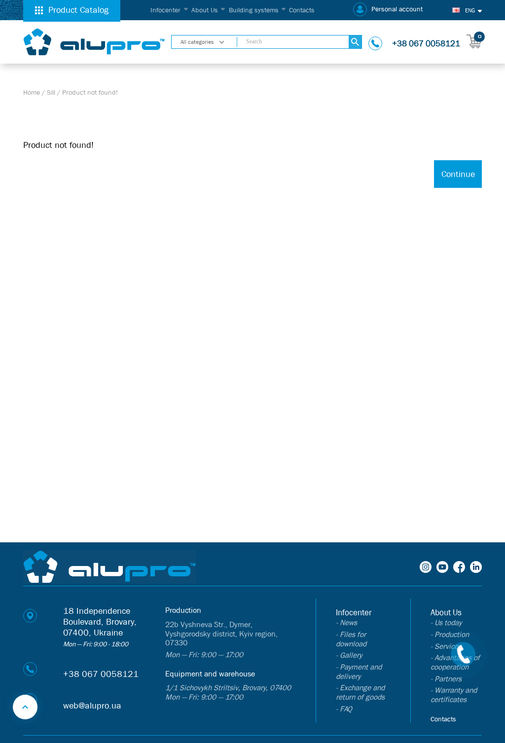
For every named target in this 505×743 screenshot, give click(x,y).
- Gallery (349, 655)
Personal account (397, 9)
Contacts (302, 9)
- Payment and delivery (359, 671)
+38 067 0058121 (426, 43)
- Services (446, 646)
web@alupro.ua (92, 705)
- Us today (446, 622)
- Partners (446, 678)
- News (346, 622)
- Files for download (351, 639)
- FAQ (344, 709)
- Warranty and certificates (454, 695)
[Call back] (463, 654)
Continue (458, 174)
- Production (450, 634)
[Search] (355, 42)
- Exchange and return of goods (360, 692)
